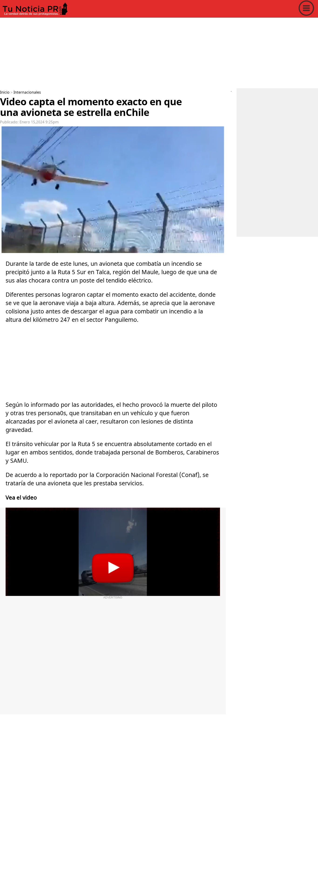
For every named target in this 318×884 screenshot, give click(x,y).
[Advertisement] (139, 52)
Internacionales (27, 92)
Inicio (5, 92)
